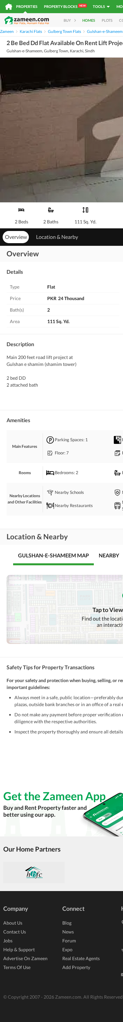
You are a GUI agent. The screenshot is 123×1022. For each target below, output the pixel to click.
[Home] (9, 6)
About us (12, 923)
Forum (69, 940)
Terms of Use (17, 967)
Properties (26, 6)
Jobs (7, 940)
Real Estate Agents (81, 958)
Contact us (14, 931)
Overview (16, 237)
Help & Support (19, 949)
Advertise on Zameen (25, 958)
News (68, 931)
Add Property (76, 967)
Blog (67, 923)
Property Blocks (65, 6)
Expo (67, 949)
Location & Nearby (57, 237)
